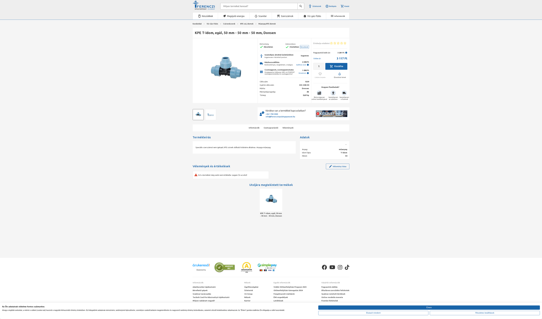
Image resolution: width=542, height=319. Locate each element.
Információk (198, 283)
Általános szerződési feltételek (335, 290)
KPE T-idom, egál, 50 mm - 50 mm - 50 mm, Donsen (271, 214)
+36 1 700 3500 (272, 114)
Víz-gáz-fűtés (314, 16)
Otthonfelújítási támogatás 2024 (288, 290)
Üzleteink (316, 6)
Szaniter (262, 16)
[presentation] (197, 70)
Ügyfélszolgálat (251, 287)
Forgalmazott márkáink (284, 294)
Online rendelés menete (332, 297)
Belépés (332, 6)
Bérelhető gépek (200, 290)
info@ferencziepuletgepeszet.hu (280, 117)
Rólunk (247, 283)
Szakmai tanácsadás (202, 294)
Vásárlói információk (330, 283)
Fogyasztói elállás (329, 287)
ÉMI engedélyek (281, 297)
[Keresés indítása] (300, 6)
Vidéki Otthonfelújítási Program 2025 (290, 287)
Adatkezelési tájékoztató (204, 287)
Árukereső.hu (201, 270)
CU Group (248, 294)
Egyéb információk (282, 283)
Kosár (346, 6)
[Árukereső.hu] (201, 266)
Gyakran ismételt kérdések (333, 294)
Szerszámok (287, 16)
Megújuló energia (235, 16)
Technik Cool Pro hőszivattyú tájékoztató (211, 297)
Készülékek (207, 16)
